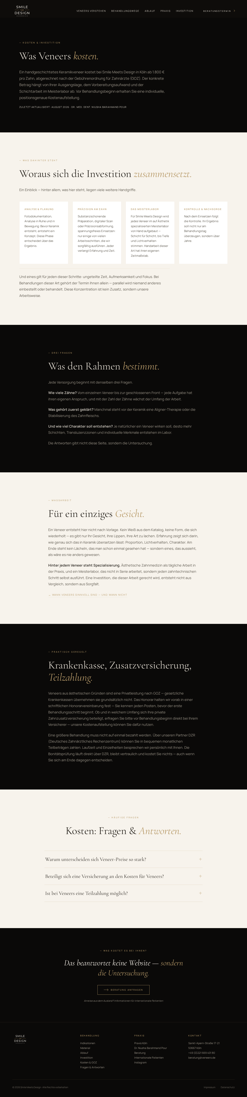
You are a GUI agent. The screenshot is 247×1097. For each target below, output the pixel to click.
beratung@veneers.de (201, 1057)
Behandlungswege (125, 11)
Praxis (166, 11)
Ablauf (150, 11)
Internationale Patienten (149, 1057)
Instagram (140, 1062)
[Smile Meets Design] (21, 11)
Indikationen (87, 1043)
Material (85, 1048)
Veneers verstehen (91, 11)
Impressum (209, 1087)
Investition (184, 11)
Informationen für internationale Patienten (138, 1000)
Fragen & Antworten (92, 1067)
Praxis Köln (140, 1043)
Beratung (139, 1053)
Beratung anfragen (127, 989)
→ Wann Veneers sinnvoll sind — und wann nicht (87, 594)
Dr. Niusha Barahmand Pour (150, 1048)
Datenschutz (228, 1087)
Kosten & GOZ (88, 1062)
